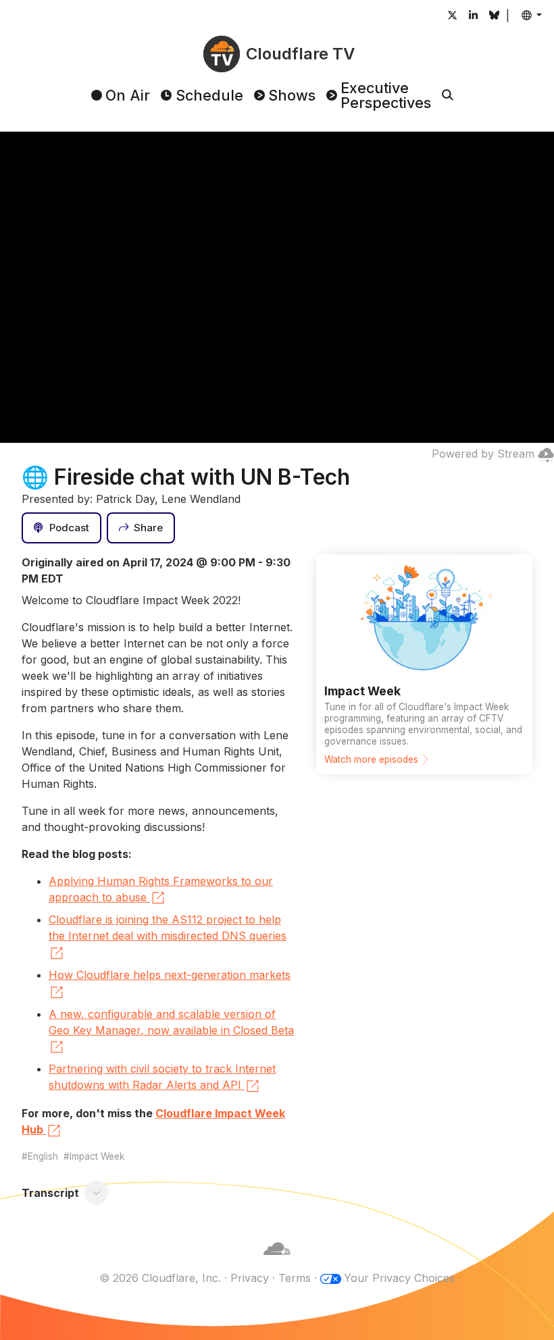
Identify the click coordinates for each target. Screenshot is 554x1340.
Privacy (249, 1278)
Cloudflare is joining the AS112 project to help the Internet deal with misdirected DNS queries (167, 927)
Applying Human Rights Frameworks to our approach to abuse (161, 889)
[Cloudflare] (277, 1261)
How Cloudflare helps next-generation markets (170, 975)
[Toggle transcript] (96, 1193)
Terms (294, 1278)
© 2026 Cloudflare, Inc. (160, 1278)
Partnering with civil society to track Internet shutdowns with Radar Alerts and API (162, 1077)
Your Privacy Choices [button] (399, 1278)
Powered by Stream (483, 453)
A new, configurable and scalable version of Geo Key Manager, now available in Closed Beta (171, 1022)
